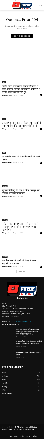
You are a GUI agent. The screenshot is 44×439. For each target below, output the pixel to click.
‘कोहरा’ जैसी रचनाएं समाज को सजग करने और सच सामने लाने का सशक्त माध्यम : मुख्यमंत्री (20, 226)
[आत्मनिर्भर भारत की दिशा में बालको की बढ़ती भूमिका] (22, 144)
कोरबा (4, 82)
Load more (21, 272)
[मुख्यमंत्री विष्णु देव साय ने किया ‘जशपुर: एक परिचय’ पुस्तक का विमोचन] (22, 177)
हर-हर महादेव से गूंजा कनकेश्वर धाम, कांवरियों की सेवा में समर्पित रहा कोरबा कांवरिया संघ (21, 124)
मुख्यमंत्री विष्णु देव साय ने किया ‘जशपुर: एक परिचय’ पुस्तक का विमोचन (21, 192)
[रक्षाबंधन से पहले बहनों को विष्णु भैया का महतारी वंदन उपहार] (22, 248)
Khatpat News (6, 95)
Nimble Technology (26, 429)
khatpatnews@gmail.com (21, 321)
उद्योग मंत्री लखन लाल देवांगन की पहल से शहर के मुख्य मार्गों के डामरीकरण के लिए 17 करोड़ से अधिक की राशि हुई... (21, 89)
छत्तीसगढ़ (5, 186)
